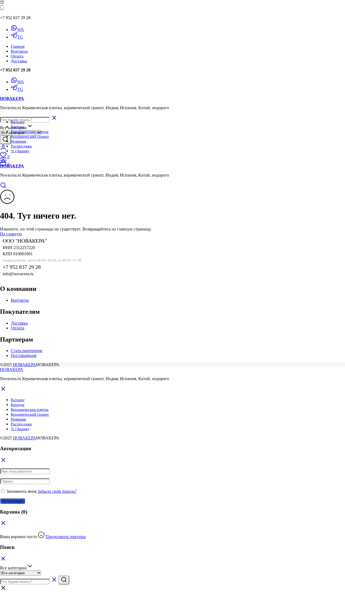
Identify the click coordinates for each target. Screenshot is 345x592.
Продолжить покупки (66, 536)
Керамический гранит (30, 136)
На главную (11, 234)
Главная (18, 46)
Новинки (18, 141)
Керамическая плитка (30, 131)
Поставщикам (23, 355)
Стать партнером (26, 350)
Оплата (17, 56)
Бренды (17, 127)
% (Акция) (20, 151)
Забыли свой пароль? (57, 491)
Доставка (19, 61)
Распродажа (21, 146)
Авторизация (12, 501)
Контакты (19, 51)
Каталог (18, 122)
